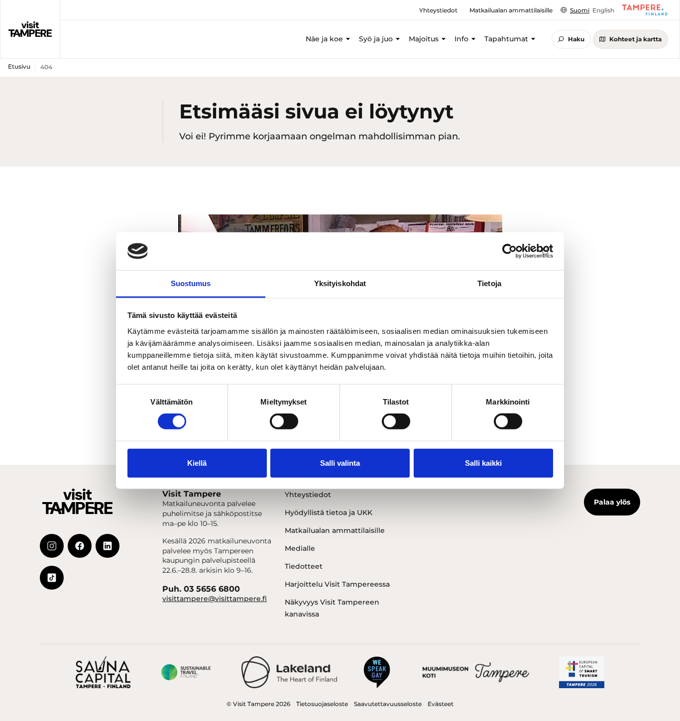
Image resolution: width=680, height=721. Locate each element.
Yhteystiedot (308, 494)
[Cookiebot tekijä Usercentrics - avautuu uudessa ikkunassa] (509, 251)
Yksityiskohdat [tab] (340, 283)
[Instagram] (52, 546)
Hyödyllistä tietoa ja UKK (328, 512)
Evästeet (440, 704)
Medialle (300, 548)
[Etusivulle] (30, 29)
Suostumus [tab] (191, 283)
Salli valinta (340, 462)
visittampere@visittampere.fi (214, 598)
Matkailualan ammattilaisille (335, 530)
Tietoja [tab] (489, 283)
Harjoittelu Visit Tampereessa (337, 584)
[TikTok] (52, 578)
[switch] (284, 421)
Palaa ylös (612, 502)
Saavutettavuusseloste (388, 704)
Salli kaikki (483, 462)
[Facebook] (80, 546)
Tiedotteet (304, 566)
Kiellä (197, 462)
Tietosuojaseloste (322, 704)
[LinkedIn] (107, 546)
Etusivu (19, 66)
